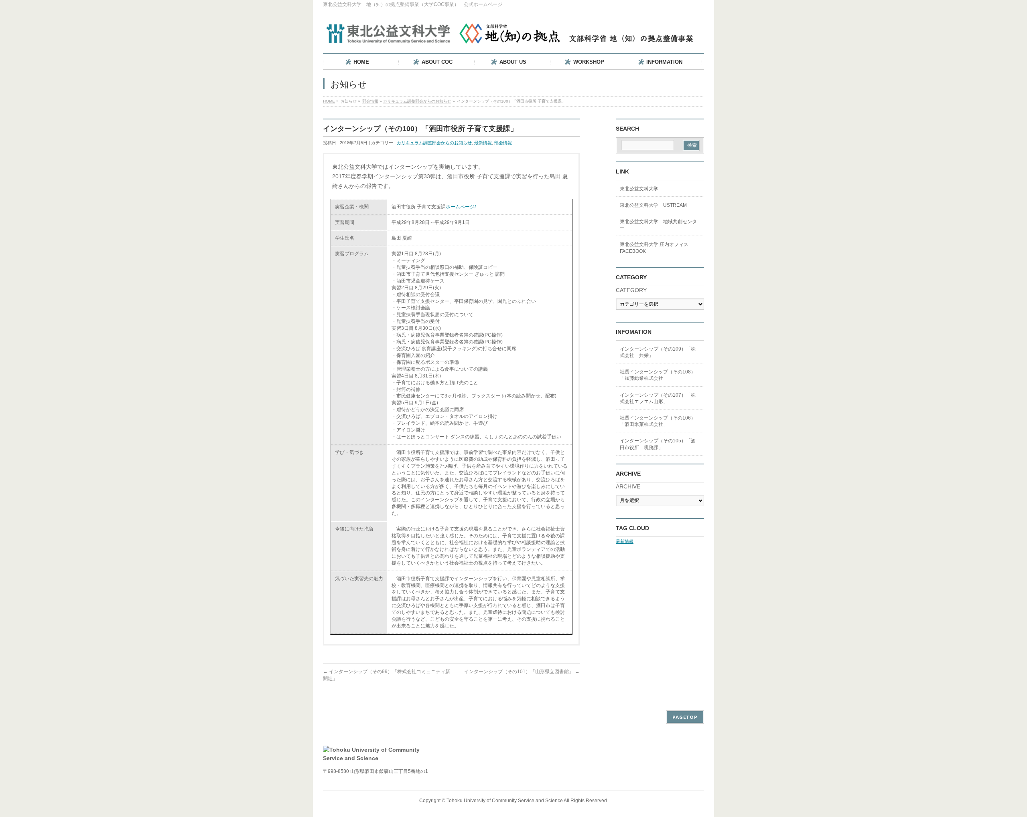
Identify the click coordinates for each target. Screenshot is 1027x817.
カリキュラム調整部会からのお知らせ (417, 101)
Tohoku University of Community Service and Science (505, 800)
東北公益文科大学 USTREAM (653, 205)
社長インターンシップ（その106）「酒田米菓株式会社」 (658, 421)
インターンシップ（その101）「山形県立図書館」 (522, 671)
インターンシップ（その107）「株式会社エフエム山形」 (658, 398)
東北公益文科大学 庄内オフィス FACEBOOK (654, 248)
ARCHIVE (628, 486)
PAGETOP (685, 717)
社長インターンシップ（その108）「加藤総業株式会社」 (658, 375)
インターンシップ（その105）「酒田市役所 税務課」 (658, 444)
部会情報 (370, 101)
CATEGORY (631, 290)
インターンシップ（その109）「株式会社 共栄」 (658, 352)
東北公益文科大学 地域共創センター (658, 225)
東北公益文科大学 (639, 189)
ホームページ (460, 207)
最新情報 (483, 142)
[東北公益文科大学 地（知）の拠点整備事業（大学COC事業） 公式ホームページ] (511, 35)
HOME (329, 101)
